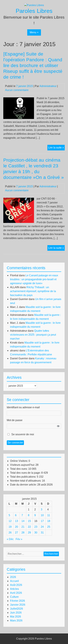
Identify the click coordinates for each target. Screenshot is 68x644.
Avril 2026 (16, 592)
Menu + (34, 32)
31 (42, 532)
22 (29, 526)
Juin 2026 (16, 612)
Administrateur (47, 86)
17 (42, 521)
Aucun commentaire (17, 90)
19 (10, 526)
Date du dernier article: (23, 484)
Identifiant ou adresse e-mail (23, 407)
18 (48, 521)
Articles (14, 588)
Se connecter (15, 442)
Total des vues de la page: (25, 472)
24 (42, 526)
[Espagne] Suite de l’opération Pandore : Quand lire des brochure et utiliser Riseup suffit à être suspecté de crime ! (32, 65)
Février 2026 (17, 600)
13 (16, 521)
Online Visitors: (19, 460)
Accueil (14, 581)
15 (29, 521)
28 (22, 532)
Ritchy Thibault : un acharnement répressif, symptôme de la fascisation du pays (33, 291)
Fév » (19, 539)
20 (16, 526)
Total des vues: (19, 468)
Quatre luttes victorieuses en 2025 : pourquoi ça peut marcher (33, 334)
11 (48, 515)
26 (10, 532)
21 (22, 526)
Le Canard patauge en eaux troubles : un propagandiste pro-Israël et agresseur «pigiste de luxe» (34, 279)
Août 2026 (16, 585)
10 (42, 515)
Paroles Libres (34, 11)
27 (16, 532)
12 (10, 521)
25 (48, 526)
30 (35, 532)
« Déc (10, 539)
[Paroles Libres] (34, 5)
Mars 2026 (16, 620)
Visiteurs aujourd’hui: (22, 464)
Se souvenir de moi (22, 434)
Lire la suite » (56, 148)
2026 (13, 577)
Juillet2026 (16, 608)
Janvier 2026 (17, 604)
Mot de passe (14, 420)
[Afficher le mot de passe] (58, 426)
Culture (14, 596)
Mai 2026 (15, 616)
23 (35, 526)
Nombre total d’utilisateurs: (26, 480)
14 (22, 521)
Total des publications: (23, 476)
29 (29, 532)
